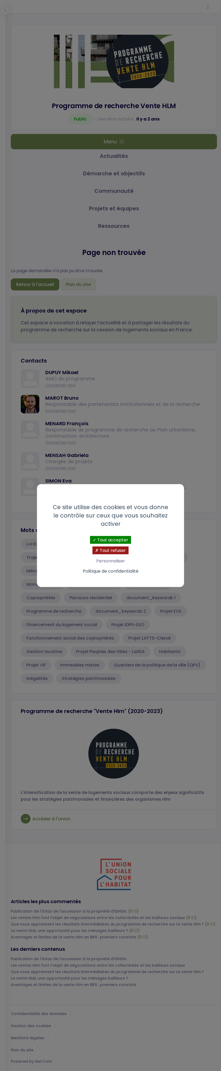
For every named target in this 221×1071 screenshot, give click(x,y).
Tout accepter (112, 540)
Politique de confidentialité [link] (111, 571)
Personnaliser (110, 561)
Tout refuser (112, 550)
